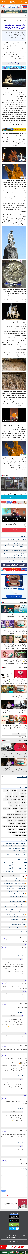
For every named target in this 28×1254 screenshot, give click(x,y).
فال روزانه (10, 868)
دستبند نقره (16, 793)
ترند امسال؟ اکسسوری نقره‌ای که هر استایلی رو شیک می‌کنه (15, 547)
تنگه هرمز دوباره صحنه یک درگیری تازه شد (17, 911)
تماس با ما (23, 1235)
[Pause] (3, 490)
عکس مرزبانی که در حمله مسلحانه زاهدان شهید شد (15, 891)
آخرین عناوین (23, 875)
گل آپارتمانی (14, 808)
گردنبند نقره (9, 793)
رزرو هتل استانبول (14, 805)
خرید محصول (14, 530)
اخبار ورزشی (11, 1234)
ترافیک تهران (22, 868)
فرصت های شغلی (16, 1235)
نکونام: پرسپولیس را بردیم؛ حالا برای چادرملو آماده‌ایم (15, 909)
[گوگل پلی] (14, 1221)
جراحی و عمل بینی (13, 832)
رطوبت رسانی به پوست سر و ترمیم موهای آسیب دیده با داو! (14, 551)
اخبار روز (16, 1234)
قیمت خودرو (22, 865)
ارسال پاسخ (4, 938)
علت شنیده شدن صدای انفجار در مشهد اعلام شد (16, 924)
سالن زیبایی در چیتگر (11, 820)
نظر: (26, 1178)
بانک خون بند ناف (22, 832)
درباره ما (5, 1234)
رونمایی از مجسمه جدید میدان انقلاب (17, 848)
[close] (1, 1244)
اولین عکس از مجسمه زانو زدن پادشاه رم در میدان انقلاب (14, 851)
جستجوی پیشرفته (12, 1237)
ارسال (3, 1190)
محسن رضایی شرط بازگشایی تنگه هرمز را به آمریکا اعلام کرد (14, 906)
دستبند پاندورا (8, 796)
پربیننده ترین (9, 875)
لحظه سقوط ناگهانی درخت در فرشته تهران (17, 927)
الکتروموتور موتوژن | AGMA (20, 835)
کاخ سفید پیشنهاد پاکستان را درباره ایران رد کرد (16, 896)
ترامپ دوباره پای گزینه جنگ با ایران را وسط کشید (16, 886)
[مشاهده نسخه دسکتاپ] (2, 2)
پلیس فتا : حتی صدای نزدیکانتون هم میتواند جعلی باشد (14, 545)
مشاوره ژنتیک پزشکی (6, 817)
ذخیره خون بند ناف (22, 820)
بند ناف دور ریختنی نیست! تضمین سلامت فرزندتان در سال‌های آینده (15, 558)
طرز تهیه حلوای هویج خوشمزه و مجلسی (17, 919)
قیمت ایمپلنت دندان (22, 790)
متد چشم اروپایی (22, 808)
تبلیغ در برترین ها (8, 1235)
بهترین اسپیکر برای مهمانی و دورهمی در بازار (17, 539)
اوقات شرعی (22, 871)
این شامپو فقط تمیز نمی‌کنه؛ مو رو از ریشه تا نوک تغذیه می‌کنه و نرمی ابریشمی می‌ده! (14, 554)
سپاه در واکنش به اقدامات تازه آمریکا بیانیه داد (16, 922)
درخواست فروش (14, 497)
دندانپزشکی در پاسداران (21, 823)
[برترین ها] (12, 2)
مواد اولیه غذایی (22, 805)
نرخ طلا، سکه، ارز (8, 862)
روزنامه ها (23, 862)
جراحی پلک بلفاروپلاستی (21, 811)
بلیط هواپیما (13, 790)
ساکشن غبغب (23, 793)
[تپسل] (2, 475)
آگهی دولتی (20, 1237)
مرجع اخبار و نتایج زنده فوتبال (10, 799)
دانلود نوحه (12, 823)
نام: (26, 1172)
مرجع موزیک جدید (22, 799)
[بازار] (14, 1225)
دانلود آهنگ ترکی (22, 829)
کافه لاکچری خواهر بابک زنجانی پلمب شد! (17, 917)
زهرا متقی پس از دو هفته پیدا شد (18, 904)
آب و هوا (10, 865)
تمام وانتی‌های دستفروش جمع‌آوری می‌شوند (15, 843)
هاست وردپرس (23, 826)
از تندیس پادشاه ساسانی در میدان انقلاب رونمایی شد (14, 846)
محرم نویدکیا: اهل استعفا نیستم (19, 899)
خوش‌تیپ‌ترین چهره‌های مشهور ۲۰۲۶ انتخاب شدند (15, 901)
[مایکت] (14, 1228)
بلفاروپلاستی (6, 790)
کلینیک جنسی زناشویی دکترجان (19, 817)
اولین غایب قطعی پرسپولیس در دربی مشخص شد (15, 888)
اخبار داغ (17, 875)
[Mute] (5, 490)
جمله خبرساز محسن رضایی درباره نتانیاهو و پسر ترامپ (14, 883)
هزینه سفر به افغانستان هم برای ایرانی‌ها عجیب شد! (15, 878)
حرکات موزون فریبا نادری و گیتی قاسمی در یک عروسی (15, 894)
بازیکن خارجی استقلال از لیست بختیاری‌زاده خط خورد (15, 881)
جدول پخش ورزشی (7, 871)
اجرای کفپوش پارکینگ (12, 829)
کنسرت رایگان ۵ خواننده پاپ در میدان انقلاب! (15, 855)
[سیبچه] (14, 1217)
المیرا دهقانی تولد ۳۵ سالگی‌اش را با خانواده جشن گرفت (14, 914)
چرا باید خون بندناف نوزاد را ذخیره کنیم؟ (18, 541)
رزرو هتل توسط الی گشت (13, 802)
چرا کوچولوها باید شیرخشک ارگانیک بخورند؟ (17, 561)
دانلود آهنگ (23, 802)
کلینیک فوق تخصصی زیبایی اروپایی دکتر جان (16, 814)
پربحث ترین (2, 875)
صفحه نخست (22, 1234)
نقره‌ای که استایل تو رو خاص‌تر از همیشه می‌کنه (16, 543)
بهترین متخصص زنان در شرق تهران (10, 826)
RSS (7, 1237)
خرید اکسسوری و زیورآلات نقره (19, 796)
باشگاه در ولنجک (6, 808)
